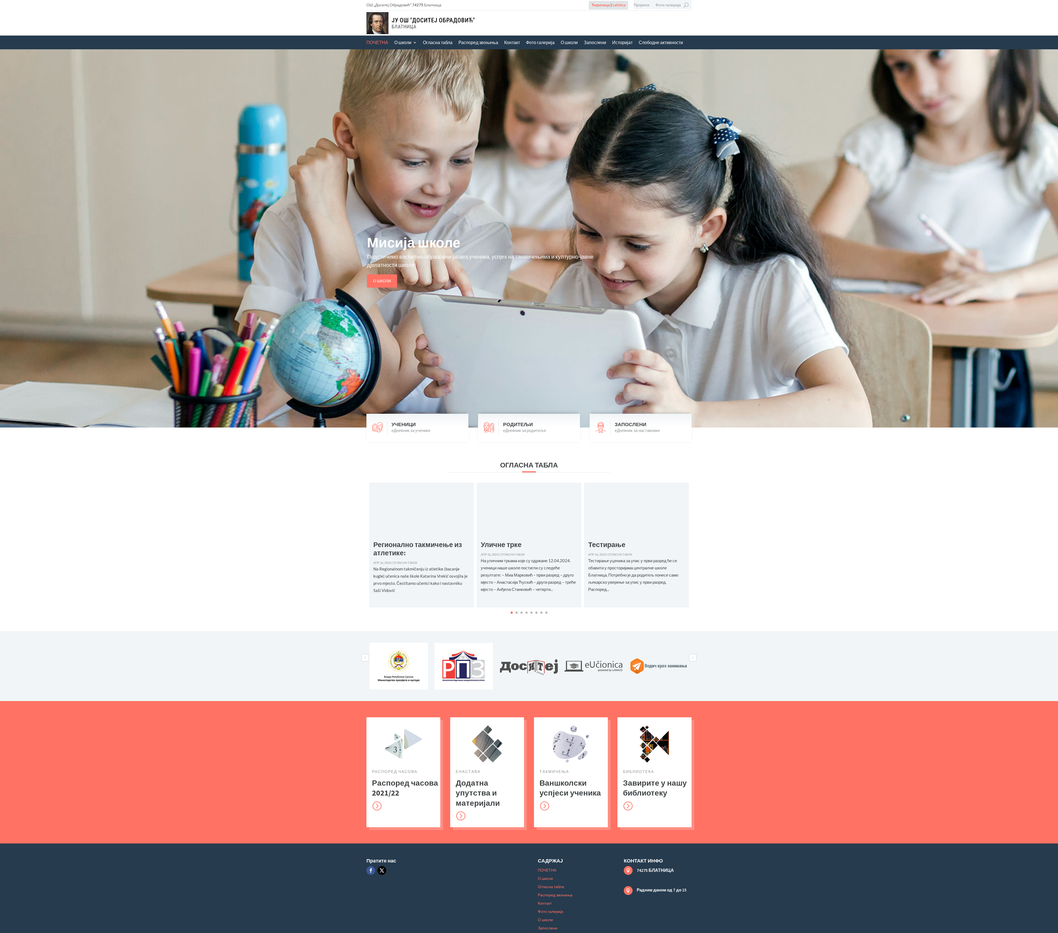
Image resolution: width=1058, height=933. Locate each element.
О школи (402, 42)
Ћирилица (601, 5)
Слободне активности (661, 42)
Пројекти (641, 5)
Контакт (512, 42)
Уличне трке (501, 544)
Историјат (622, 42)
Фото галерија (668, 5)
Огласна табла (437, 42)
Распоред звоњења (478, 42)
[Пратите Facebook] (370, 870)
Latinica (618, 5)
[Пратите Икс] (381, 870)
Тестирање (606, 544)
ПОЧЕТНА (377, 42)
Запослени (595, 42)
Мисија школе (413, 242)
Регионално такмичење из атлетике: (417, 548)
